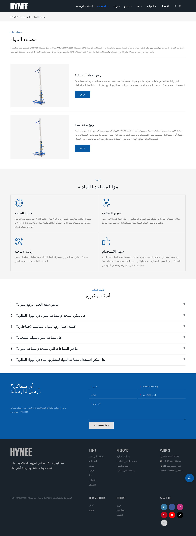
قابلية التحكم (23, 213)
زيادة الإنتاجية (23, 251)
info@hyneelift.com (173, 461)
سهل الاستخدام (113, 251)
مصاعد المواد (39, 17)
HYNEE (14, 17)
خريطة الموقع (37, 498)
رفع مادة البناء (84, 124)
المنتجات (26, 17)
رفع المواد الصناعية (88, 75)
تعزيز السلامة (111, 213)
